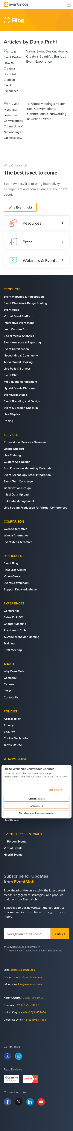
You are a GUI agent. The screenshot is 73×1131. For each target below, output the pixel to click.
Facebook (7, 1102)
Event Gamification (16, 349)
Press (28, 242)
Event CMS (11, 375)
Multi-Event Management (20, 381)
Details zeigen (55, 789)
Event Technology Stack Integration (27, 475)
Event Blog (11, 563)
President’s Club (15, 630)
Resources (32, 223)
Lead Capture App (16, 329)
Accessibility (12, 718)
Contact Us (11, 697)
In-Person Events (15, 841)
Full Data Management (19, 501)
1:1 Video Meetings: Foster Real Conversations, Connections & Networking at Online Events (46, 111)
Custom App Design (17, 462)
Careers (9, 684)
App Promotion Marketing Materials (27, 468)
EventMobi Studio (15, 394)
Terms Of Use (13, 745)
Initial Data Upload (16, 494)
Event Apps (11, 309)
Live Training (12, 455)
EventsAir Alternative (18, 542)
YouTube (41, 1102)
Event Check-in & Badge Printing (25, 303)
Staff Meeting (13, 650)
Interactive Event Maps (19, 323)
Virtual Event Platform (18, 316)
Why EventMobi (14, 671)
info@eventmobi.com (30, 984)
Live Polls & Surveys (17, 368)
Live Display (12, 414)
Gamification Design (17, 488)
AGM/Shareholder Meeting (21, 637)
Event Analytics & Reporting (22, 342)
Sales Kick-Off (13, 617)
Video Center (13, 576)
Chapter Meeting (15, 624)
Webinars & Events (40, 260)
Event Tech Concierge (18, 481)
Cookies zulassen (36, 798)
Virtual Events (13, 848)
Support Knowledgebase (20, 589)
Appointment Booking (18, 362)
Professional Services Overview (25, 442)
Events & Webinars (16, 583)
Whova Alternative (16, 535)
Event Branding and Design (22, 401)
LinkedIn (30, 1102)
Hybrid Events (13, 854)
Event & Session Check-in (21, 408)
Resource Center (15, 570)
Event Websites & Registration (24, 296)
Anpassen (35, 805)
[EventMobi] (16, 4)
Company (10, 678)
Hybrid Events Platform (19, 388)
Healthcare (11, 820)
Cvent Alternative (15, 529)
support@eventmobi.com (28, 977)
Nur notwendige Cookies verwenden (36, 812)
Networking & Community (21, 355)
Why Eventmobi (20, 207)
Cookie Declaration (16, 738)
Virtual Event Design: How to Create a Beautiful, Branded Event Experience (47, 56)
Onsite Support (14, 448)
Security (9, 732)
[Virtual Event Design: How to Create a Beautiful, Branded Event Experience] (13, 71)
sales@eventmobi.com (23, 969)
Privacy (9, 725)
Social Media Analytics (19, 336)
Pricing (8, 421)
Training (9, 643)
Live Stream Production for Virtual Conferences (35, 507)
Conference (11, 610)
